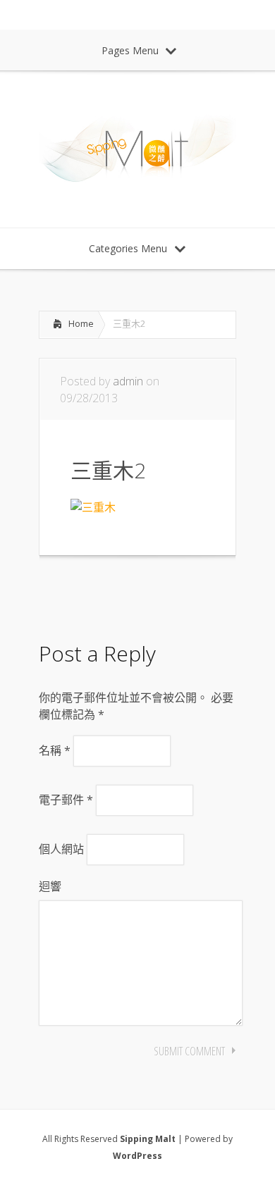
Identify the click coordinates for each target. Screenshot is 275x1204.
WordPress (137, 1156)
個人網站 (61, 849)
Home (81, 323)
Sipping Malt (148, 1139)
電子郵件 (66, 799)
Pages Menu (130, 50)
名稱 (55, 750)
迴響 (50, 886)
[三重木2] (93, 507)
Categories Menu (128, 248)
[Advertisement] (151, 594)
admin (128, 381)
